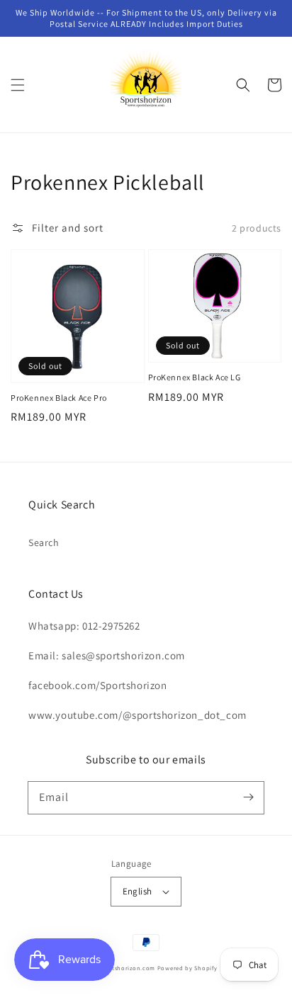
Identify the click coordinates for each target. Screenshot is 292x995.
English (137, 891)
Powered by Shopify (187, 968)
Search (44, 542)
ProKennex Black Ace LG (194, 377)
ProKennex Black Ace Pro (59, 397)
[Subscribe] (248, 797)
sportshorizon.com (127, 968)
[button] (17, 85)
